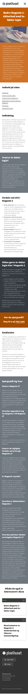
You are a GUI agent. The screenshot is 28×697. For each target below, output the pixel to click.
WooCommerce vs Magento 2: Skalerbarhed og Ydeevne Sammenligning (12, 630)
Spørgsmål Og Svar (7, 108)
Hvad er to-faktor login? (9, 95)
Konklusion (5, 105)
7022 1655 (20, 321)
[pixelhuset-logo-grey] (10, 2)
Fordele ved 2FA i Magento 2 (10, 98)
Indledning (5, 92)
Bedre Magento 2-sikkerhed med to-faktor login (12, 608)
